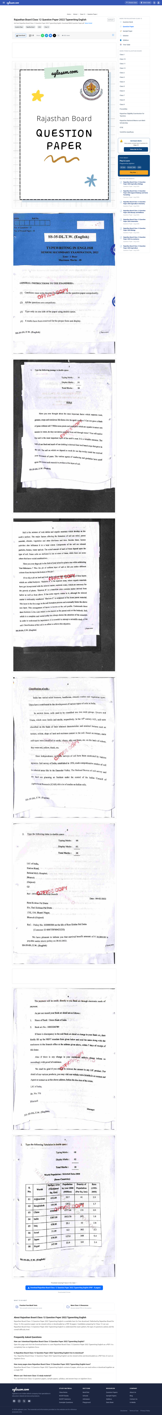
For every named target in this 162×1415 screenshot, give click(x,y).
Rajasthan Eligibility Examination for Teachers (132, 115)
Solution (124, 36)
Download (21, 35)
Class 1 (122, 54)
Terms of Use (133, 1411)
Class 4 (122, 82)
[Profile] (158, 2)
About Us (133, 1392)
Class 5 (122, 86)
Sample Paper (126, 31)
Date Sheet (110, 1402)
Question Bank (126, 22)
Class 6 (122, 91)
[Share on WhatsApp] (42, 35)
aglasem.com (13, 2)
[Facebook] (14, 1401)
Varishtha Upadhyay (127, 132)
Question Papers (111, 1392)
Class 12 (82, 14)
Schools (85, 1396)
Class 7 (122, 95)
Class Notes (63, 1392)
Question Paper (19, 27)
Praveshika (123, 109)
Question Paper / (93, 14)
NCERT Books (64, 1396)
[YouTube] (29, 1401)
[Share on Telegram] (46, 35)
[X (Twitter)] (24, 1401)
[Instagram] (19, 1401)
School (75, 14)
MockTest (86, 1392)
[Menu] (4, 3)
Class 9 (122, 104)
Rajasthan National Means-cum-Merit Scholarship (132, 122)
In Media (133, 1402)
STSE (121, 127)
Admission (86, 1399)
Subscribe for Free (136, 149)
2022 (39, 27)
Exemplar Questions (66, 1402)
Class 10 (123, 59)
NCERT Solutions (65, 1399)
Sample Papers (111, 1396)
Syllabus (124, 40)
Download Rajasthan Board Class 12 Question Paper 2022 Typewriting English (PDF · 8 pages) (65, 1288)
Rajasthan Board (30, 27)
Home (69, 14)
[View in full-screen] (113, 34)
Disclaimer (123, 1411)
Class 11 (123, 64)
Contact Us (133, 1399)
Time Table (125, 45)
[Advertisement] (64, 50)
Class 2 (122, 73)
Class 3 (122, 77)
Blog (131, 1396)
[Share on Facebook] (50, 35)
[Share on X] (54, 35)
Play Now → (134, 172)
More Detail (88, 23)
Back (112, 20)
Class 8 (122, 100)
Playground (87, 1402)
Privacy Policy (145, 1411)
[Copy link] (58, 35)
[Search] (154, 2)
